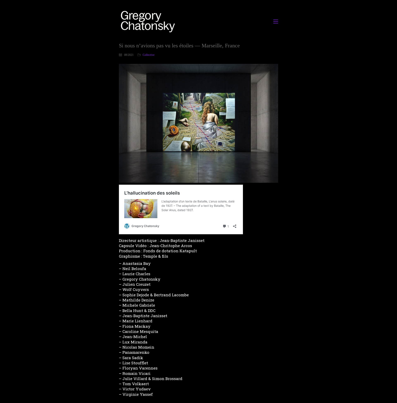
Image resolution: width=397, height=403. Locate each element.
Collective (148, 54)
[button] (275, 21)
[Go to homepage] (149, 21)
